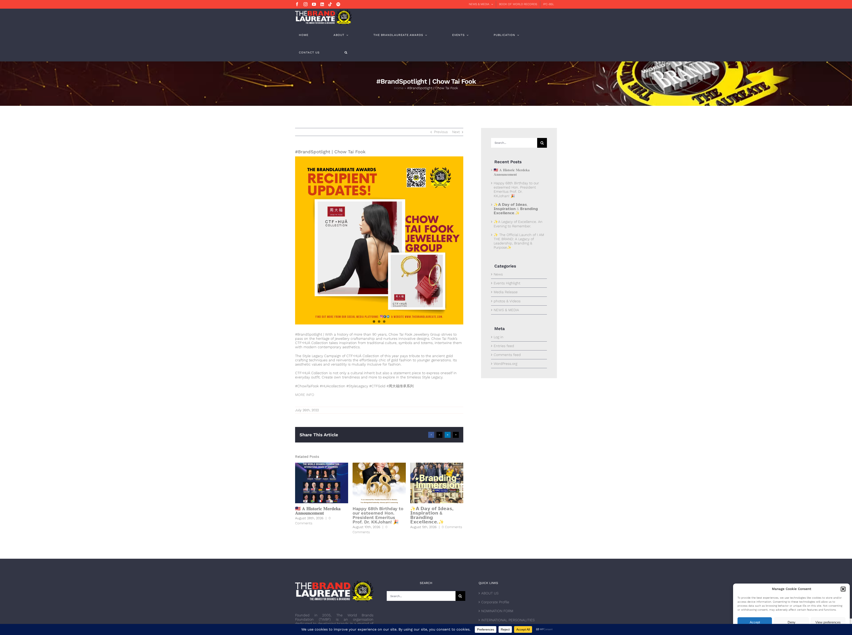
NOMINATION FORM (497, 611)
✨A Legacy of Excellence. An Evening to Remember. (518, 224)
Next (456, 132)
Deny (791, 622)
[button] (843, 589)
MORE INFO (304, 395)
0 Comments (452, 527)
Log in (498, 337)
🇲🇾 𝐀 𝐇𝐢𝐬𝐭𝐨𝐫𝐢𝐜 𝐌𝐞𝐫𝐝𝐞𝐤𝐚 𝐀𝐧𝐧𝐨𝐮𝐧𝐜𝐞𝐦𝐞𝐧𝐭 (318, 511)
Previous (441, 132)
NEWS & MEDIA (506, 310)
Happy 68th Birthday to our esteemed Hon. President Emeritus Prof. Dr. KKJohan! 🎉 (378, 515)
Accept (755, 622)
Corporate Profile (495, 602)
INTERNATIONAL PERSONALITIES (508, 620)
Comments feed (507, 355)
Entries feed (504, 346)
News (498, 274)
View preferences (828, 622)
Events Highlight (507, 283)
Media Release (506, 292)
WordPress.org (505, 364)
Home (398, 88)
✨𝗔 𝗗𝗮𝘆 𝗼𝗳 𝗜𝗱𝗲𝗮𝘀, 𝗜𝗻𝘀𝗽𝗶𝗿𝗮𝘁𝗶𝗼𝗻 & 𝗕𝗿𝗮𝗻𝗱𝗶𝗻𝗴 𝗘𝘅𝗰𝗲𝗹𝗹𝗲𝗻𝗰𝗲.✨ (432, 515)
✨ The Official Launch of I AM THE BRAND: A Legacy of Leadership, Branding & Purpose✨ (519, 241)
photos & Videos (507, 301)
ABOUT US (490, 593)
